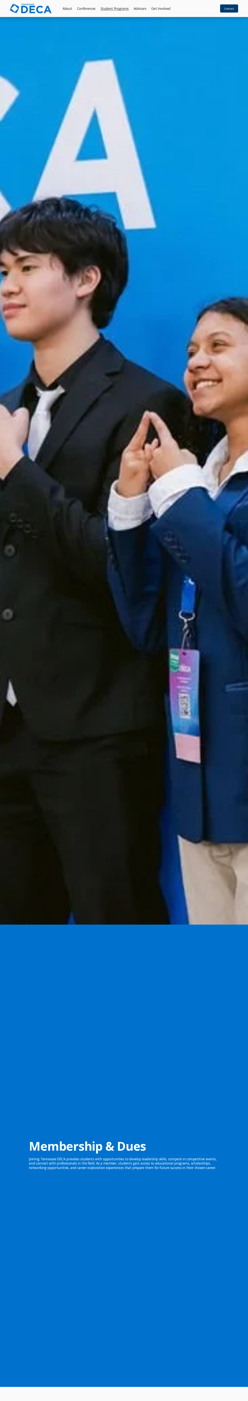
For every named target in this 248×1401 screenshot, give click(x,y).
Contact (229, 8)
